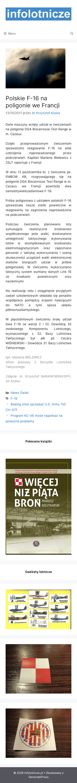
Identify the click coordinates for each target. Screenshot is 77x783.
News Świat (20, 393)
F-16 (14, 398)
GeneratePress (39, 777)
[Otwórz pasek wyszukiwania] (72, 33)
